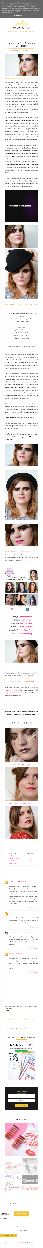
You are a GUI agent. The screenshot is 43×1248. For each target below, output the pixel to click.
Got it (27, 15)
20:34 (20, 913)
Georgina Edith (26, 616)
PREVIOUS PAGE (31, 1019)
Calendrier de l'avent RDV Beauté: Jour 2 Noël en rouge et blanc (21, 843)
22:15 (22, 953)
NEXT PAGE (10, 1019)
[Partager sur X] (30, 856)
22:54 (30, 932)
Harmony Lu (26, 619)
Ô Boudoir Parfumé (24, 626)
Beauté (13, 856)
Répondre (33, 908)
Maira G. (34, 1242)
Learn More (18, 15)
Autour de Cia (16, 1242)
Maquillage (13, 863)
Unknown (13, 913)
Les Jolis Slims (26, 623)
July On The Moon (17, 881)
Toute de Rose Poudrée (26, 630)
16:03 (28, 881)
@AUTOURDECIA (21, 1214)
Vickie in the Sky (25, 633)
